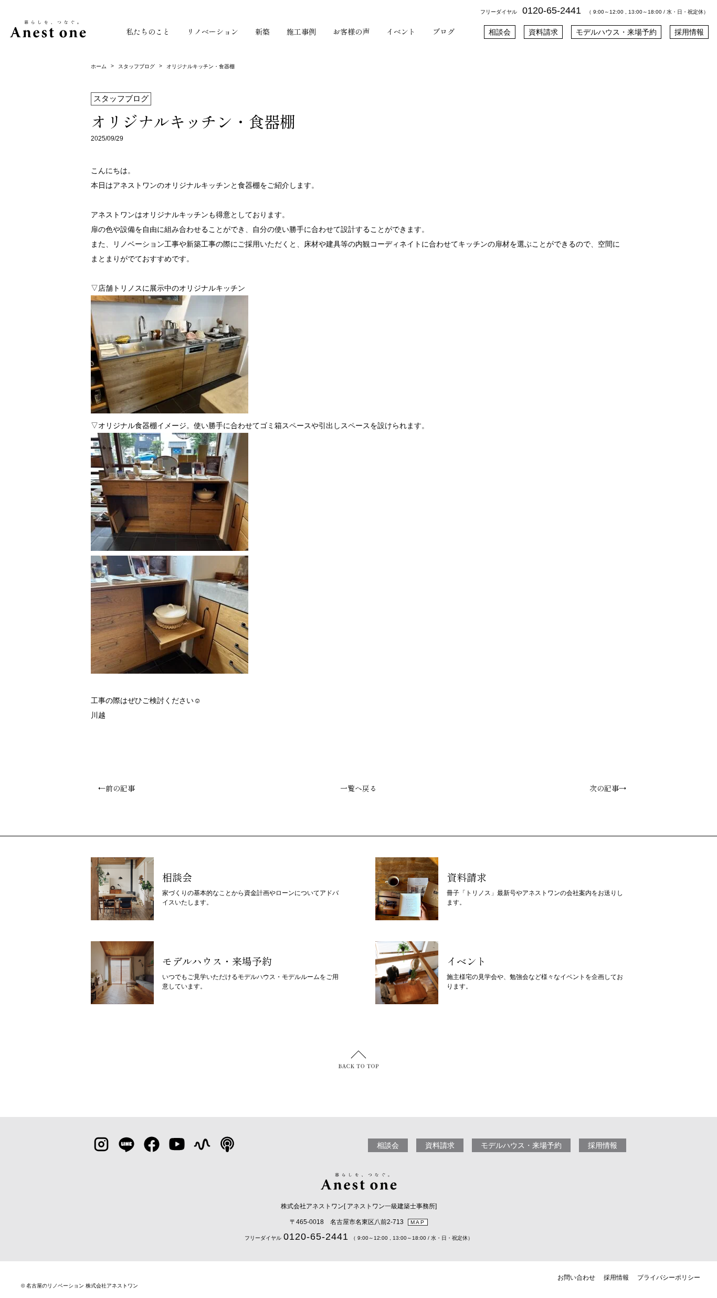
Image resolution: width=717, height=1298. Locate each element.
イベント (401, 31)
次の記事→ (611, 788)
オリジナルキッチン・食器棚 (200, 66)
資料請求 (543, 32)
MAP (417, 1222)
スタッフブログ (136, 66)
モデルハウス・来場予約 (616, 32)
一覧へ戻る (358, 788)
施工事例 (301, 31)
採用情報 (689, 32)
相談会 (500, 32)
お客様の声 (351, 31)
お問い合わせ (576, 1277)
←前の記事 (113, 788)
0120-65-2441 (551, 10)
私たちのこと (148, 31)
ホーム (99, 66)
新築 (262, 31)
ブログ (444, 31)
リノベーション (212, 31)
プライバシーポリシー (668, 1277)
